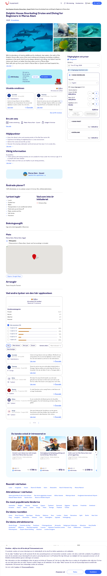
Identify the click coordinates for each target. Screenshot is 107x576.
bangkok (17, 517)
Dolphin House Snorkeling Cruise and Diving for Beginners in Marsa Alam (50, 9)
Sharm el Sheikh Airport (42, 497)
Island (25, 507)
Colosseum (87, 527)
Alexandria (53, 487)
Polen (44, 507)
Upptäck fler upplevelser (36, 175)
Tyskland (51, 505)
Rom (52, 515)
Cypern (43, 505)
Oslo (41, 517)
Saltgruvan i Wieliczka (70, 525)
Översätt (30, 107)
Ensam (33, 345)
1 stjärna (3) (13, 339)
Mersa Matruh (79, 487)
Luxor (10, 487)
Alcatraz (39, 529)
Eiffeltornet (77, 527)
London (59, 515)
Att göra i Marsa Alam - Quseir (22, 9)
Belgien (20, 505)
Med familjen (11, 349)
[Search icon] (61, 3)
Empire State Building (27, 529)
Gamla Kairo (28, 497)
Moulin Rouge (13, 525)
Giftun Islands (58, 495)
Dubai (66, 515)
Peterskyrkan (13, 529)
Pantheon (36, 525)
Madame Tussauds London (56, 527)
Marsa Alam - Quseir (36, 173)
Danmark (59, 505)
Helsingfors (48, 517)
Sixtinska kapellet (32, 527)
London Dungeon (49, 529)
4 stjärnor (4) (13, 330)
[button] (83, 75)
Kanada (27, 505)
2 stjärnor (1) (13, 336)
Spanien (75, 505)
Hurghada (18, 487)
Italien (32, 507)
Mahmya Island (70, 495)
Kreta (10, 515)
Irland (18, 507)
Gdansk (34, 517)
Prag (10, 517)
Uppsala (57, 517)
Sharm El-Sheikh (36, 487)
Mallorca (45, 515)
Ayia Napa (29, 515)
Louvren (43, 527)
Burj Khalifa (92, 525)
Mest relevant (54, 345)
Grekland (92, 505)
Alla (8, 345)
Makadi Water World (15, 497)
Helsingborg (66, 517)
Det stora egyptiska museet (43, 495)
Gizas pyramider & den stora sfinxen (20, 495)
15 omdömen (15, 20)
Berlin (87, 515)
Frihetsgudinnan (47, 525)
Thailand (59, 507)
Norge (38, 507)
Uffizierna (21, 527)
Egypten (11, 9)
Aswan (26, 487)
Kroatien (11, 507)
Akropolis (58, 525)
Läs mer (8, 66)
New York (95, 515)
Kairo (45, 487)
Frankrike (84, 505)
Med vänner (16, 345)
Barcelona (73, 515)
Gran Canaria (19, 515)
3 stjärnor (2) (13, 333)
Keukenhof (12, 527)
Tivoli (69, 527)
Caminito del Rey (25, 525)
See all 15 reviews (56, 113)
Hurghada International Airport (87, 495)
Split (80, 515)
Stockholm (25, 517)
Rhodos (37, 515)
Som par (25, 345)
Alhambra (83, 525)
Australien (12, 505)
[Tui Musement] (13, 3)
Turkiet (67, 507)
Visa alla (8, 126)
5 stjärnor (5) (13, 328)
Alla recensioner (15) (15, 325)
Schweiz (35, 505)
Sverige (51, 507)
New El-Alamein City (65, 487)
